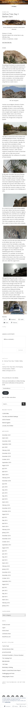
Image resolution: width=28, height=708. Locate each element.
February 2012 (6, 602)
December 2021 (6, 435)
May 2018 (4, 490)
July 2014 (4, 517)
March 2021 (5, 438)
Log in (3, 627)
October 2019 (6, 459)
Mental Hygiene (6, 422)
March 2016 (5, 502)
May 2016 (4, 496)
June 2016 (4, 493)
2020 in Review (6, 419)
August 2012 (5, 584)
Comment (20, 350)
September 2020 (6, 444)
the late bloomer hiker (8, 649)
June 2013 (4, 554)
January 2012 (5, 605)
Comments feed (6, 633)
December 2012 (6, 572)
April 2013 (4, 560)
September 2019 (6, 462)
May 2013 (4, 557)
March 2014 (5, 526)
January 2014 (5, 532)
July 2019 (4, 468)
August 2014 (5, 514)
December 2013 (6, 535)
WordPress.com (6, 636)
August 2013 (5, 548)
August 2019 (5, 465)
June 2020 (4, 447)
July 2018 (4, 483)
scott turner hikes (13, 2)
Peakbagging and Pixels (8, 673)
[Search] (24, 404)
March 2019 (5, 474)
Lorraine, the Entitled (7, 425)
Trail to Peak (5, 646)
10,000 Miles (5, 413)
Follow (5, 393)
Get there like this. (7, 42)
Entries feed (5, 630)
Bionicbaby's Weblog (7, 667)
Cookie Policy (7, 702)
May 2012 (4, 593)
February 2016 (6, 505)
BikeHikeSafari (6, 661)
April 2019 (4, 471)
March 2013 (5, 563)
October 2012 (6, 578)
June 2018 (4, 487)
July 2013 (4, 551)
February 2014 (6, 529)
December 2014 (6, 511)
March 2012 (5, 599)
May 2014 (4, 520)
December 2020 (6, 441)
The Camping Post (7, 658)
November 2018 (6, 480)
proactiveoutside (6, 652)
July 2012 (4, 587)
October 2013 (6, 541)
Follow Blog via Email (10, 377)
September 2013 (6, 544)
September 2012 (6, 581)
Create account (6, 624)
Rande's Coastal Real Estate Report (11, 670)
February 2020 (6, 450)
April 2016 (4, 499)
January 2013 (5, 569)
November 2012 (6, 575)
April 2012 (4, 596)
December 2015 (6, 508)
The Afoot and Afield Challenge (10, 416)
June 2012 (4, 590)
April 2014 (4, 523)
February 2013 (6, 566)
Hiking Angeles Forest (8, 676)
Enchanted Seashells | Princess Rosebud (12, 655)
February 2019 (6, 477)
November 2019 (6, 456)
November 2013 (6, 538)
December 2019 (6, 453)
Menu (14, 6)
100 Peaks (5, 664)
